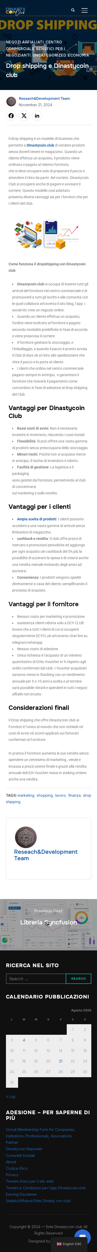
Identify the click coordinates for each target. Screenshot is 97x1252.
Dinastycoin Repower (24, 1149)
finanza (74, 795)
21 (60, 1061)
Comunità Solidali (20, 1155)
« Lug (10, 1096)
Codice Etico (17, 1168)
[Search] (73, 10)
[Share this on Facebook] (11, 116)
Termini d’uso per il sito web (30, 1181)
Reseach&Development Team (44, 98)
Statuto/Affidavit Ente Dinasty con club (38, 1201)
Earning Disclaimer (21, 1194)
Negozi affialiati (25, 42)
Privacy (12, 1175)
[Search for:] (48, 979)
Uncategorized (49, 55)
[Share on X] (24, 116)
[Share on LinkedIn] (37, 116)
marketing (26, 795)
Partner (12, 1142)
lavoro (60, 795)
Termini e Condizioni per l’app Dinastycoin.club (46, 1188)
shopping (45, 795)
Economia (78, 55)
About (11, 1162)
